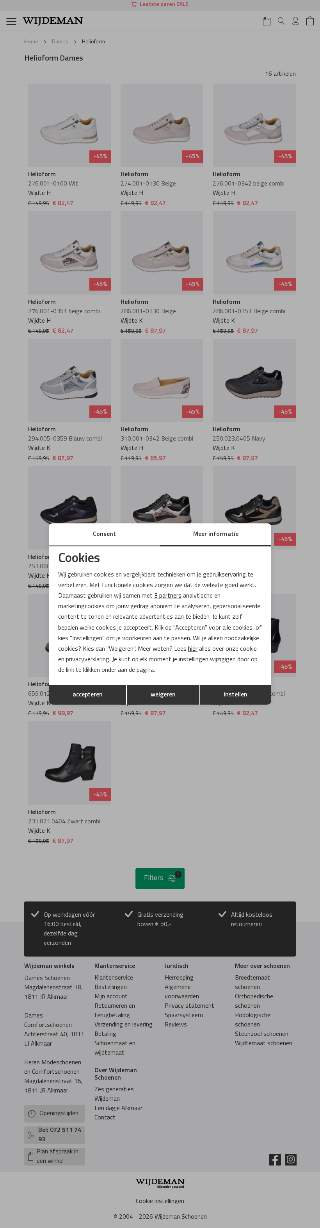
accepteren (88, 695)
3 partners (167, 596)
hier (192, 649)
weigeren (163, 695)
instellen (235, 695)
